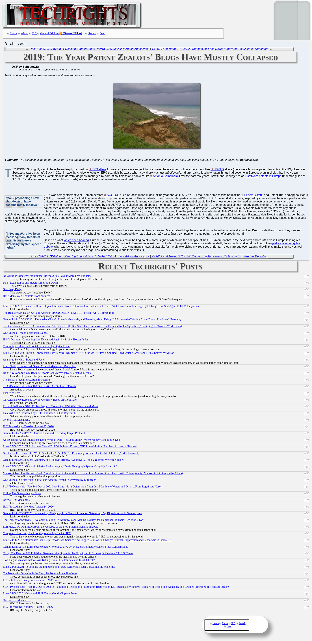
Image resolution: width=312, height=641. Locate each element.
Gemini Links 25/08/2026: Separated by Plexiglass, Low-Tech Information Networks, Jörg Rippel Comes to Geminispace (72, 513)
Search (92, 33)
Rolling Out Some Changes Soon (22, 493)
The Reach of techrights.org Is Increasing (26, 379)
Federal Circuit (253, 195)
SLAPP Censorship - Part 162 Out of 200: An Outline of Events (39, 386)
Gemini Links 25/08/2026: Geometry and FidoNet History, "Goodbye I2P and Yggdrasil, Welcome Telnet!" (64, 459)
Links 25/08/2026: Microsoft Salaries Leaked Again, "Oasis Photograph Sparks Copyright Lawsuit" (60, 466)
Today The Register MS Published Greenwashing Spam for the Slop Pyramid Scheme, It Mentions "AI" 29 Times (68, 553)
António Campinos (165, 176)
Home (13, 33)
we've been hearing (76, 240)
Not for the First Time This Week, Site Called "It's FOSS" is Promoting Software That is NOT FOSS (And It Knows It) (71, 453)
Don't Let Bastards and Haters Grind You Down (30, 282)
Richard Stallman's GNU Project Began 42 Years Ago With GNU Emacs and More (50, 406)
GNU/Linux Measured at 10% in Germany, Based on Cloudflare (40, 399)
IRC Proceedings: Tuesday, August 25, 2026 (28, 426)
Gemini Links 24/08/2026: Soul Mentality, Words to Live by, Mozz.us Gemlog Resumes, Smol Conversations (65, 546)
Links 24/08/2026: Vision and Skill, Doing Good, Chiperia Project (41, 593)
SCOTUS (113, 195)
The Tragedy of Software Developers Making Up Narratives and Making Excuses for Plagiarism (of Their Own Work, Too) (73, 519)
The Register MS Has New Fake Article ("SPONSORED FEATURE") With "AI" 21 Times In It (58, 312)
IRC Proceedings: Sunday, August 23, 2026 (28, 606)
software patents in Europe (264, 176)
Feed (102, 33)
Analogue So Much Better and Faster (24, 359)
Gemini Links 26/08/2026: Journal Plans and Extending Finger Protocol (44, 433)
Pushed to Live (11, 392)
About (24, 33)
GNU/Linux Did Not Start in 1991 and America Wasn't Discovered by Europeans (49, 479)
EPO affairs (99, 169)
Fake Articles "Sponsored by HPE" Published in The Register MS (40, 413)
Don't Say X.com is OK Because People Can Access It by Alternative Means (47, 372)
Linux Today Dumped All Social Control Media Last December (39, 366)
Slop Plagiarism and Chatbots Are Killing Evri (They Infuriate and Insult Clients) (49, 560)
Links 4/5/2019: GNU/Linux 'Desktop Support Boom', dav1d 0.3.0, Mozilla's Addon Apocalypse (89, 48)
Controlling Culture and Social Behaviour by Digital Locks (36, 346)
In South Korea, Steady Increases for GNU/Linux (31, 580)
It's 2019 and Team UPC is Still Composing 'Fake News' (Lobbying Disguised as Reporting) (209, 48)
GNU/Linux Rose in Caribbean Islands (25, 332)
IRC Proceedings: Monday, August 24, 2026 (28, 506)
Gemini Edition (49, 33)
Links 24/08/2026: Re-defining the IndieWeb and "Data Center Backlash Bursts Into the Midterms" (59, 566)
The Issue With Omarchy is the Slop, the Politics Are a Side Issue (40, 573)
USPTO (219, 169)
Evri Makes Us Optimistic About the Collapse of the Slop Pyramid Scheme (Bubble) (51, 526)
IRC (34, 33)
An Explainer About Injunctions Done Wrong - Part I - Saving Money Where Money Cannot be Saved (61, 439)
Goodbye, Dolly (12, 289)
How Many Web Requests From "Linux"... (27, 295)
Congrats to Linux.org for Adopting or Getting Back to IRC (37, 533)
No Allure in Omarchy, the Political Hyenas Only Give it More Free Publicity (47, 275)
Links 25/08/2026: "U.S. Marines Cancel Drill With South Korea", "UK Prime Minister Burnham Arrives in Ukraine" (70, 446)
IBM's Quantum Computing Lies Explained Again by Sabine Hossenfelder (45, 339)
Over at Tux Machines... (17, 419)
